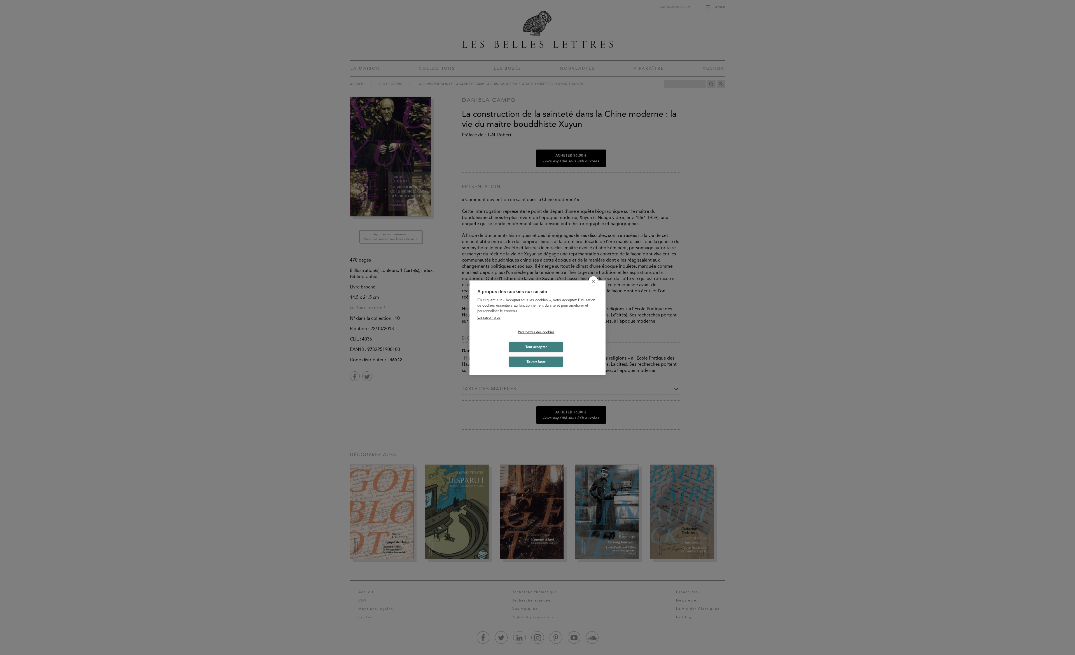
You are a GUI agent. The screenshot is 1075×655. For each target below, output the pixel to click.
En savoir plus (489, 317)
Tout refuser (536, 362)
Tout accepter (536, 347)
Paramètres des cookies (536, 332)
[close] (593, 281)
